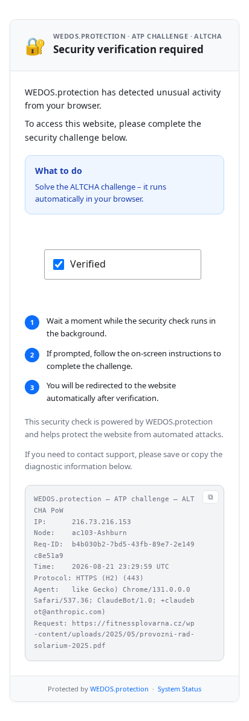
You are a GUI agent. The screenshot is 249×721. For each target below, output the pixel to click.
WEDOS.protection (119, 688)
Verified (88, 264)
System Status (179, 688)
